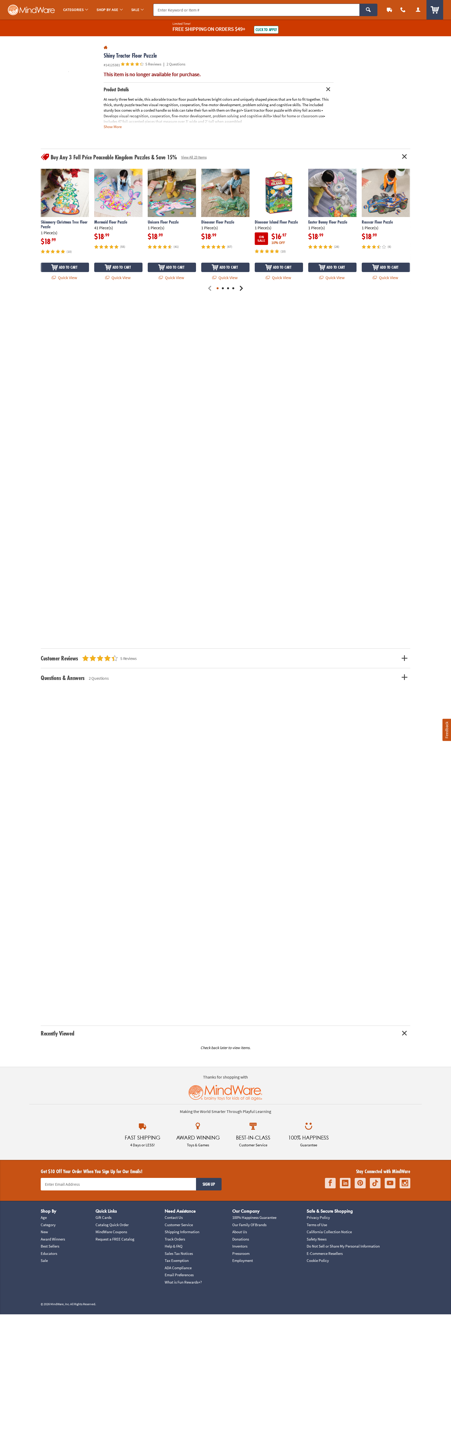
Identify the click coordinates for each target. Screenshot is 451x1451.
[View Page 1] (217, 288)
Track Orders (175, 1239)
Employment (242, 1260)
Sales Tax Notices (179, 1253)
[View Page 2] (222, 288)
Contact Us (174, 1217)
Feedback (446, 729)
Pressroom (241, 1253)
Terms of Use (317, 1224)
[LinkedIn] (345, 1183)
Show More (113, 126)
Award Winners (53, 1239)
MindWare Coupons (111, 1231)
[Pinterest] (360, 1183)
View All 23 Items (194, 157)
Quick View (67, 277)
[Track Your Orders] (389, 10)
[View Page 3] (228, 288)
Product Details (116, 89)
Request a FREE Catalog (115, 1239)
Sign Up (209, 1184)
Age (44, 1217)
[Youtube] (390, 1183)
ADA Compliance (178, 1267)
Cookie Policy (318, 1260)
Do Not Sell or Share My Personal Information (343, 1246)
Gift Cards (103, 1217)
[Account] (418, 10)
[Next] (241, 288)
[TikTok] (375, 1183)
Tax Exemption (177, 1260)
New (44, 1231)
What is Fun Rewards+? (183, 1282)
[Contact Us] (403, 10)
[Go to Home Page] (106, 47)
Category (48, 1224)
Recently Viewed (57, 1033)
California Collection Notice (329, 1231)
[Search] (368, 10)
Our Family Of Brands (249, 1224)
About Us (239, 1231)
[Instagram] (405, 1183)
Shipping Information (182, 1231)
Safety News (317, 1239)
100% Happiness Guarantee (254, 1217)
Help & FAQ (173, 1246)
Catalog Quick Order (112, 1224)
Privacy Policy (318, 1217)
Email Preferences (179, 1274)
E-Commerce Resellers (325, 1253)
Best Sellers (50, 1246)
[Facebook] (330, 1183)
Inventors (239, 1246)
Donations (240, 1239)
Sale (44, 1260)
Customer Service (179, 1224)
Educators (49, 1253)
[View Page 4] (233, 288)
